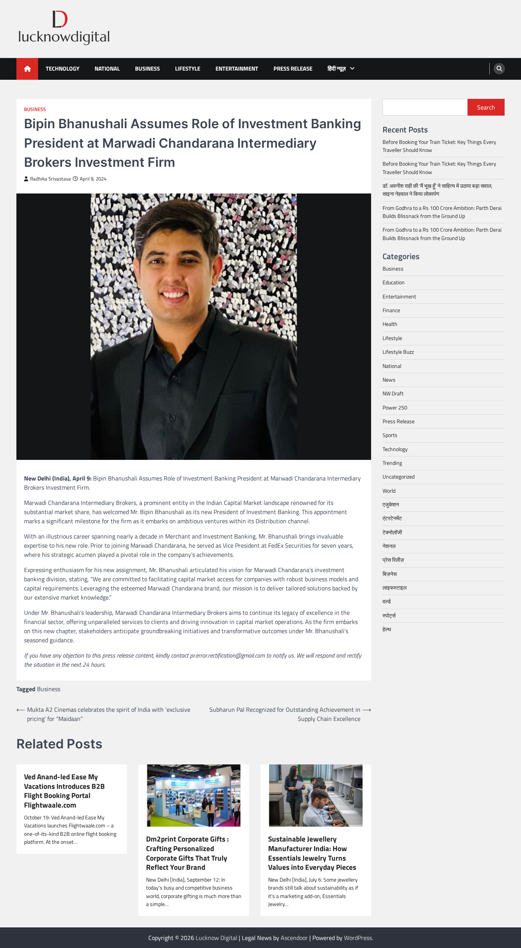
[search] (499, 68)
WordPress (358, 937)
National (107, 68)
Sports (390, 435)
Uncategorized (399, 476)
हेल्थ (387, 629)
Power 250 (395, 407)
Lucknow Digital (216, 937)
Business (147, 68)
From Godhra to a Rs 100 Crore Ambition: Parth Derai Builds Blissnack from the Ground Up (442, 212)
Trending (392, 463)
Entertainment (236, 68)
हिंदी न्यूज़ (337, 68)
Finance (391, 310)
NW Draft (393, 393)
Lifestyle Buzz (398, 352)
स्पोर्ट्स (389, 615)
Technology (62, 68)
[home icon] (27, 69)
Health (390, 324)
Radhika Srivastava (50, 178)
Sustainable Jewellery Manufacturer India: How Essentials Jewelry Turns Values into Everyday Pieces (312, 853)
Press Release (292, 68)
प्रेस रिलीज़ (393, 560)
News (389, 380)
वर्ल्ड (387, 601)
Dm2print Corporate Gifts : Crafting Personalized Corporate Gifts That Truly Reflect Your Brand (187, 853)
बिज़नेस (390, 574)
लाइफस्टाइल (395, 588)
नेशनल (389, 546)
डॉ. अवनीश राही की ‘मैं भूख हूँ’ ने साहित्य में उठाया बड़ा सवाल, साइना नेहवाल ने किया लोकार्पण (437, 190)
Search (486, 107)
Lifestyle (187, 68)
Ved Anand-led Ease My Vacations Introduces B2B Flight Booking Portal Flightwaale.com (64, 791)
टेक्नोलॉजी (392, 532)
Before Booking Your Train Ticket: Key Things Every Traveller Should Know (439, 146)
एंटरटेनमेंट (392, 518)
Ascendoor (294, 937)
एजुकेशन (391, 504)
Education (394, 283)
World (389, 491)
